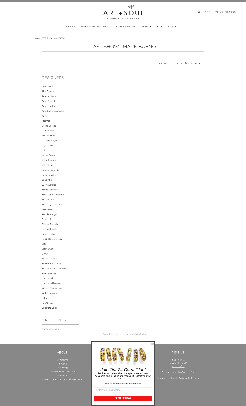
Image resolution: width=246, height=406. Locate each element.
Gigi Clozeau (48, 145)
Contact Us (62, 359)
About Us (62, 363)
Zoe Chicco (47, 303)
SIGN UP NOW (123, 398)
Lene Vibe (47, 180)
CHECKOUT (230, 12)
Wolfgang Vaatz (49, 293)
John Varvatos (49, 160)
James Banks (48, 155)
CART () (218, 12)
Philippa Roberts (50, 224)
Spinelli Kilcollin (49, 258)
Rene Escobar (49, 234)
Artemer (46, 121)
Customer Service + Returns (62, 371)
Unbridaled (47, 278)
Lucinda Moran (49, 185)
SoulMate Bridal (49, 308)
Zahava (45, 298)
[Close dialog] (152, 344)
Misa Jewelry (48, 209)
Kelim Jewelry (49, 175)
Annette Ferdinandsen (53, 111)
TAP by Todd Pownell (52, 263)
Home (37, 38)
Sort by (178, 63)
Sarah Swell (47, 249)
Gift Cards (62, 375)
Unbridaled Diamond (52, 283)
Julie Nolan (47, 165)
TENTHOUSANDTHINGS (54, 268)
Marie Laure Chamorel (53, 194)
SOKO (45, 254)
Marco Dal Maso (50, 189)
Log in (207, 12)
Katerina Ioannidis (50, 170)
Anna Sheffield (49, 101)
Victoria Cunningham (52, 288)
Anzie (44, 116)
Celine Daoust (49, 126)
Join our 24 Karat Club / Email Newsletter (62, 379)
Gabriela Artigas (49, 140)
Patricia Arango (49, 214)
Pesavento (47, 219)
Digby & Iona (48, 130)
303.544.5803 (178, 366)
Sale (44, 244)
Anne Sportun (49, 106)
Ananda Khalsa (49, 96)
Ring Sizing (62, 367)
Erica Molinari (48, 135)
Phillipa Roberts (49, 229)
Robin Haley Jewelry (52, 239)
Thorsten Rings (49, 273)
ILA (43, 150)
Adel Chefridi (48, 86)
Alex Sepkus (48, 91)
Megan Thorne (49, 199)
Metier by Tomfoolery (52, 204)
